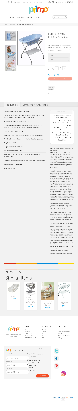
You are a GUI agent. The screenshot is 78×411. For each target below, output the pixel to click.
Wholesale (33, 365)
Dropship (32, 370)
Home (18, 2)
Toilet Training (20, 17)
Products (12, 24)
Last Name (9, 368)
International (34, 362)
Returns (60, 333)
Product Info (12, 104)
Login (59, 330)
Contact (39, 2)
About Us (25, 2)
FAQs (43, 335)
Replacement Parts (18, 21)
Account (60, 2)
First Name (9, 361)
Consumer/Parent (35, 360)
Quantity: (51, 69)
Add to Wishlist (51, 88)
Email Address (9, 354)
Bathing (12, 17)
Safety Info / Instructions (35, 104)
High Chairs (30, 17)
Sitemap (44, 337)
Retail (31, 368)
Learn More (59, 50)
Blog (43, 333)
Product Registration (64, 332)
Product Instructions (64, 335)
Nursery (38, 17)
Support (32, 2)
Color (52, 55)
